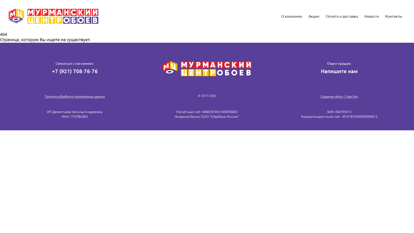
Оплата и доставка (342, 16)
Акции (314, 16)
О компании (291, 16)
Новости (371, 16)
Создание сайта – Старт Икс (339, 96)
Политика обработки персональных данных (75, 96)
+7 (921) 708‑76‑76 (75, 71)
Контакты (393, 16)
